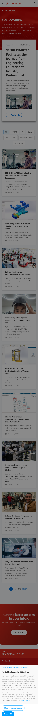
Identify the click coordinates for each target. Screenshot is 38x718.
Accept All (8, 714)
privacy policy (25, 700)
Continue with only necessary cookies (15, 667)
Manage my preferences (13, 708)
